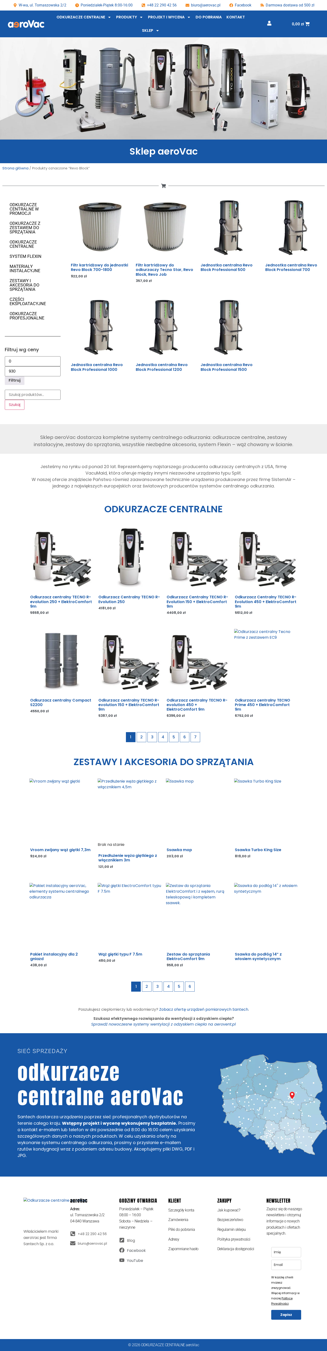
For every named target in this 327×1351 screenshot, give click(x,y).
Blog (131, 1240)
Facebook (136, 1250)
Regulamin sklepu (231, 1229)
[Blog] (121, 1240)
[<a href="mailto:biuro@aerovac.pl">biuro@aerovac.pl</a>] (72, 1243)
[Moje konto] (269, 23)
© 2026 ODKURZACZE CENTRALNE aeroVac (163, 1345)
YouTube (135, 1260)
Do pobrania (209, 17)
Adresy (173, 1239)
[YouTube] (121, 1260)
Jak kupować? (228, 1210)
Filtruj (15, 380)
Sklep (147, 30)
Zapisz (286, 1314)
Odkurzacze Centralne (23, 244)
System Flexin (25, 256)
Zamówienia (178, 1219)
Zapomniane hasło (183, 1249)
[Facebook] (121, 1250)
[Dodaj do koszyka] (125, 216)
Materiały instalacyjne (25, 268)
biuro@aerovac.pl (205, 5)
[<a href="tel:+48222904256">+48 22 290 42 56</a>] (72, 1233)
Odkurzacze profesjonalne (27, 315)
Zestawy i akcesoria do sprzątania (24, 285)
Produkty (126, 17)
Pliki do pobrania (181, 1229)
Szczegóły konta (181, 1210)
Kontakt (235, 17)
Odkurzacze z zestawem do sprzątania (25, 227)
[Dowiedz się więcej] (255, 216)
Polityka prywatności (233, 1239)
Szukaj (14, 404)
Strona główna (15, 168)
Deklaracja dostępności (235, 1249)
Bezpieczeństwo (230, 1219)
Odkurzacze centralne (80, 17)
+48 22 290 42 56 (162, 5)
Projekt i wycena (166, 17)
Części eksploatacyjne (28, 301)
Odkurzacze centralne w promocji (24, 209)
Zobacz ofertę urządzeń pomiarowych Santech (203, 1009)
